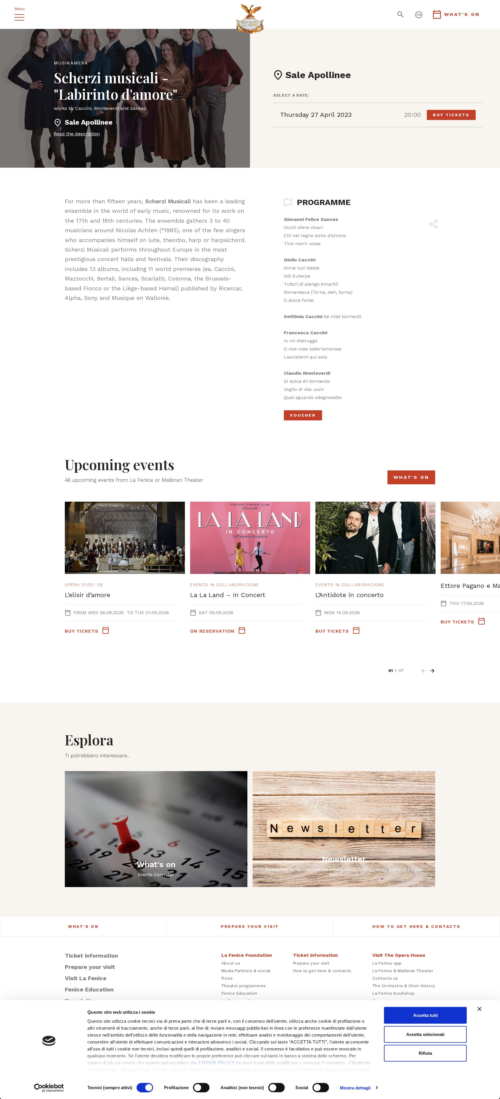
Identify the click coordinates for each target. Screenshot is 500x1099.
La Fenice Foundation (246, 955)
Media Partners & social (246, 970)
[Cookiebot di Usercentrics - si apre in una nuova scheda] (49, 1087)
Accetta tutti (425, 1015)
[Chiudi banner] (479, 1009)
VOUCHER (303, 415)
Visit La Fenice (85, 978)
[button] (424, 671)
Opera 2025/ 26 (84, 584)
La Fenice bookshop (393, 993)
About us (230, 963)
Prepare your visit (250, 926)
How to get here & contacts (416, 926)
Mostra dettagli (355, 1087)
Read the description (77, 133)
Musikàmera (71, 63)
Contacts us (385, 978)
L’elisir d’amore (87, 595)
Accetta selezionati (425, 1034)
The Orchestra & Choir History (403, 985)
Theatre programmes (243, 985)
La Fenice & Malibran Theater (402, 970)
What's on (411, 477)
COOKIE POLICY (216, 1062)
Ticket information (91, 955)
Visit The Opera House (398, 955)
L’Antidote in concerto (349, 595)
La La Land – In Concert (227, 595)
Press (227, 978)
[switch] (201, 1087)
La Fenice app (387, 963)
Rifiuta (425, 1053)
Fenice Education (89, 989)
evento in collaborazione (224, 584)
